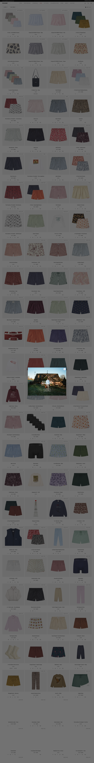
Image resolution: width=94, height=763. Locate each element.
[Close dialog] (64, 369)
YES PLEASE (47, 390)
